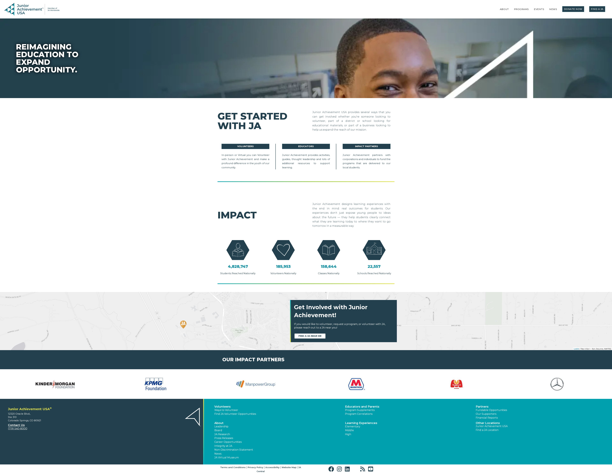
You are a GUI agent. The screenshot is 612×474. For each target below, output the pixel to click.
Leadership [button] (221, 426)
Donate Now (573, 9)
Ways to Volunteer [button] (226, 410)
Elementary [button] (352, 426)
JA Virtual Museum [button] (226, 457)
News (553, 9)
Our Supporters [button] (486, 413)
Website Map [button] (289, 467)
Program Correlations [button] (358, 413)
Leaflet (576, 348)
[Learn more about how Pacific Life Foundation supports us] (256, 384)
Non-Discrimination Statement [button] (233, 449)
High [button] (348, 434)
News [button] (217, 453)
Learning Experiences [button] (361, 423)
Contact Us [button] (16, 425)
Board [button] (218, 430)
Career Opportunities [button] (228, 441)
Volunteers (245, 146)
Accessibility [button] (272, 467)
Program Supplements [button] (360, 410)
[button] (331, 469)
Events (539, 9)
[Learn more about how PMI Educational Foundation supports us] (456, 384)
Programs (521, 9)
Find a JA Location (487, 429)
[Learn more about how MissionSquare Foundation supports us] (155, 384)
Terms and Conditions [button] (233, 467)
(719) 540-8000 (17, 428)
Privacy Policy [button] (255, 467)
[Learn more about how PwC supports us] (557, 384)
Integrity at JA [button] (223, 445)
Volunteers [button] (222, 406)
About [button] (218, 423)
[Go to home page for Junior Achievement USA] (32, 9)
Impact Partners (366, 146)
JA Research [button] (222, 434)
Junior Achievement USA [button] (492, 426)
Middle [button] (349, 430)
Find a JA (597, 9)
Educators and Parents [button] (362, 406)
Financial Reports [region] (487, 417)
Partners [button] (482, 406)
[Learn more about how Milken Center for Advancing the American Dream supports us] (55, 384)
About (504, 9)
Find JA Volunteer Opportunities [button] (235, 413)
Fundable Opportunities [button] (491, 410)
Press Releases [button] (223, 438)
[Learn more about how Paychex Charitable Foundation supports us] (356, 384)
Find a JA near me (310, 336)
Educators (306, 146)
